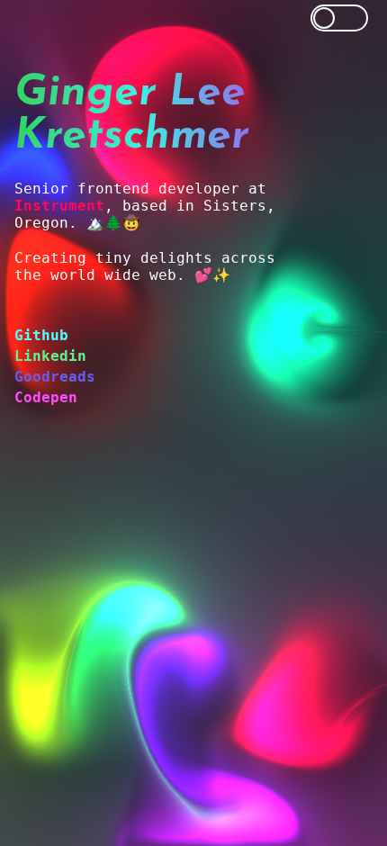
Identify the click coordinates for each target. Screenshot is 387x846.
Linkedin (50, 355)
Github (41, 335)
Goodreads (54, 376)
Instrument (59, 205)
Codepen (45, 397)
